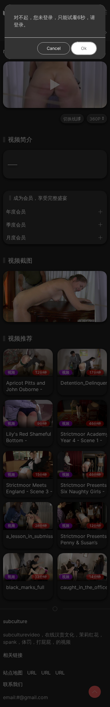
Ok (84, 48)
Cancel (54, 48)
